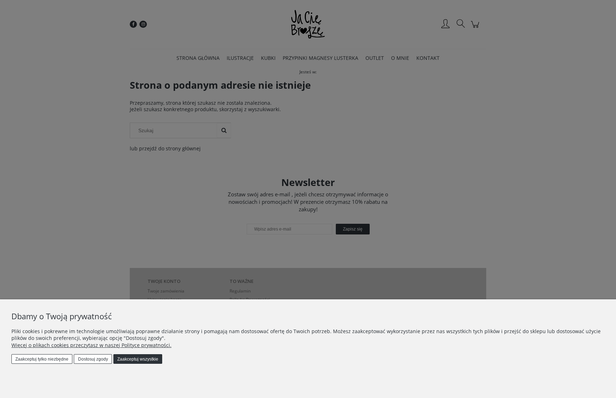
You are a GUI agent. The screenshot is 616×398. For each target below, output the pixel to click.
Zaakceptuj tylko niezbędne (41, 359)
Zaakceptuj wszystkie (137, 359)
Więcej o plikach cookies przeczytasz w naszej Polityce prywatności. (91, 345)
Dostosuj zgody (93, 359)
